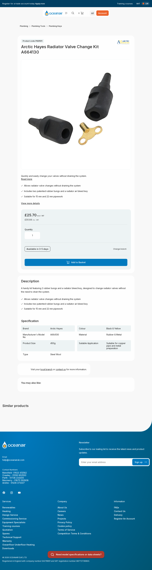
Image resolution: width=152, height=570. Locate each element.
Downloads (8, 548)
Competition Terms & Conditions (74, 533)
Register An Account (124, 518)
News (61, 515)
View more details (30, 203)
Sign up (138, 462)
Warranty (7, 541)
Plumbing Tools (38, 26)
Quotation (7, 530)
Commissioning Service (14, 518)
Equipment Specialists (13, 522)
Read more (26, 179)
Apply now (40, 3)
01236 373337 (18, 483)
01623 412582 (20, 472)
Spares (6, 533)
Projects (62, 518)
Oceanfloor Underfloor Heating (18, 544)
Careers (62, 511)
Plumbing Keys (55, 26)
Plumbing (24, 26)
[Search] (73, 13)
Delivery (118, 515)
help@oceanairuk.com (13, 460)
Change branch (119, 249)
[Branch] (92, 13)
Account (102, 13)
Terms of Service (66, 530)
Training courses (125, 3)
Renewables (8, 507)
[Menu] (66, 13)
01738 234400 (17, 477)
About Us (62, 507)
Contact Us (119, 511)
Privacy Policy (65, 522)
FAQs (116, 507)
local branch (46, 369)
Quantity (29, 229)
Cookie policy (65, 526)
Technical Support (11, 537)
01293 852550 (19, 475)
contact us (61, 369)
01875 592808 (21, 480)
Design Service (10, 515)
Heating (6, 511)
